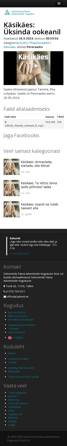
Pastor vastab (31, 376)
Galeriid (12, 367)
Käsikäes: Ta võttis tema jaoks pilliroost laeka (39, 185)
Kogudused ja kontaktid (21, 325)
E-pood (12, 396)
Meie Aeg (13, 399)
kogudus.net (15, 414)
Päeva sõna (15, 376)
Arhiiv (11, 410)
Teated (12, 362)
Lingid (11, 425)
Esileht (12, 353)
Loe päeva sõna (21, 253)
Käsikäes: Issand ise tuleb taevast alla (39, 206)
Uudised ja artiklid (18, 358)
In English (17, 337)
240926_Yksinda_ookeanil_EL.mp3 (24, 125)
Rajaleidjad (14, 407)
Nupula (12, 421)
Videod (22, 367)
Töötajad (13, 328)
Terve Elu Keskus (18, 403)
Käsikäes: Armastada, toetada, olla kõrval (36, 164)
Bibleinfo (13, 417)
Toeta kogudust (17, 392)
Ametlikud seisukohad (20, 319)
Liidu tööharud (16, 332)
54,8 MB (50, 122)
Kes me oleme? (17, 312)
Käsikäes (10, 47)
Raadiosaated (39, 43)
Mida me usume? (18, 316)
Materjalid (14, 371)
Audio (23, 43)
